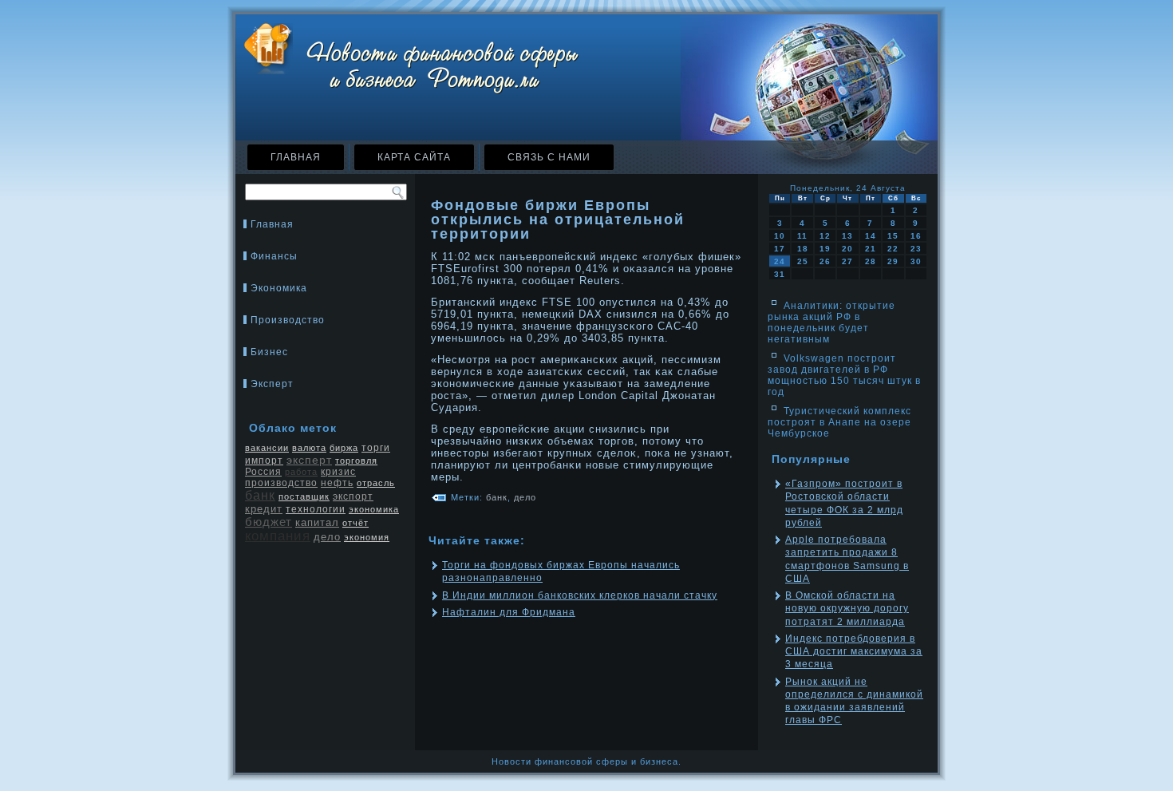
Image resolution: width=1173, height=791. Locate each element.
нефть (337, 482)
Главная (296, 157)
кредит (263, 509)
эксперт (309, 459)
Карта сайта (414, 157)
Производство (288, 320)
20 (847, 248)
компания (277, 536)
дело (327, 537)
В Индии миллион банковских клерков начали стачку (579, 595)
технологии (316, 509)
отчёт (355, 523)
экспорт (353, 496)
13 (847, 235)
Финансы (274, 256)
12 (825, 235)
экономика (374, 509)
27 (847, 261)
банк (260, 495)
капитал (317, 522)
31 (779, 274)
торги (375, 448)
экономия (366, 537)
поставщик (304, 496)
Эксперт (272, 384)
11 (802, 235)
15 (893, 235)
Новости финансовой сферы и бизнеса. (586, 761)
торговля (356, 460)
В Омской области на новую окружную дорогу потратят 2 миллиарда (847, 608)
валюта (309, 448)
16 (916, 235)
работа (301, 472)
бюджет (268, 521)
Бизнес (269, 352)
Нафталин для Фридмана (508, 612)
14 (870, 235)
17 (779, 248)
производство (281, 482)
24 (779, 261)
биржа (344, 448)
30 (916, 261)
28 (870, 261)
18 (802, 248)
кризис (338, 471)
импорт (264, 460)
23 (916, 248)
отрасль (376, 483)
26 (825, 261)
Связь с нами (549, 157)
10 (779, 235)
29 (893, 261)
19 (825, 248)
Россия (263, 471)
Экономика (279, 288)
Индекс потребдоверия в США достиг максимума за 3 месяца (853, 651)
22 (893, 248)
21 (870, 248)
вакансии (267, 448)
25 (802, 261)
